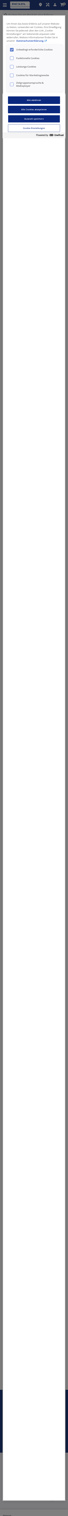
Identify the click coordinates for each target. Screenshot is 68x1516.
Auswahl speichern (34, 118)
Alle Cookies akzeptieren (34, 109)
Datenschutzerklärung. (30, 40)
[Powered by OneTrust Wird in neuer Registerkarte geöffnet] (50, 136)
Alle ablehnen (34, 100)
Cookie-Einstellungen (34, 128)
